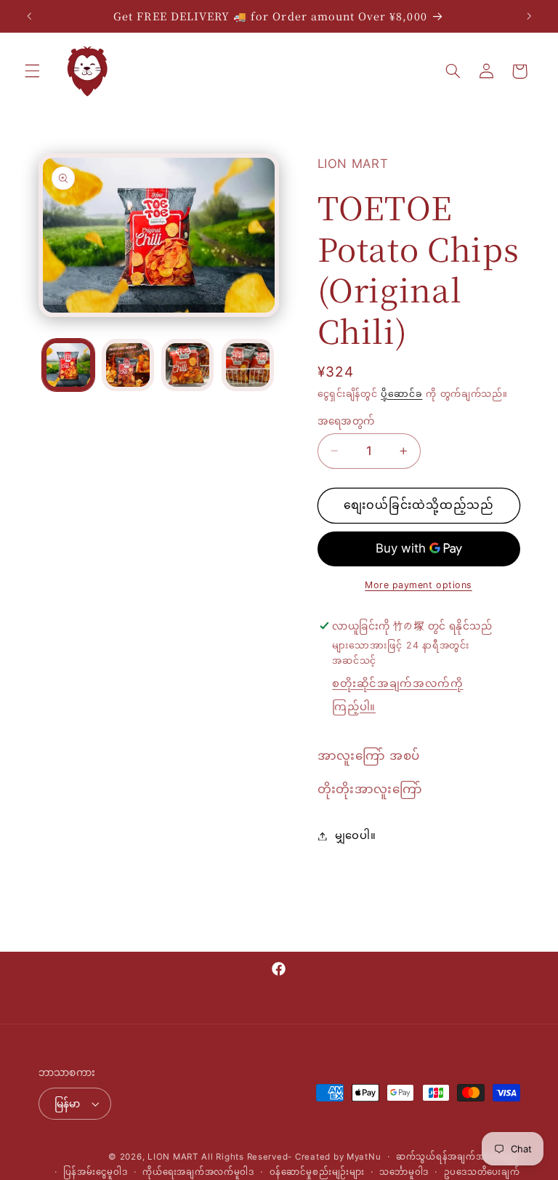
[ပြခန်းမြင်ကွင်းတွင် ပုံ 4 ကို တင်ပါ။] (248, 365)
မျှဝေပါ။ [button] (355, 835)
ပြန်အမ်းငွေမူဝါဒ (95, 1172)
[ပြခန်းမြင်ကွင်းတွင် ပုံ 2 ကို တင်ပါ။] (128, 365)
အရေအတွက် (346, 421)
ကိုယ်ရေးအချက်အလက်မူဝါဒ (198, 1172)
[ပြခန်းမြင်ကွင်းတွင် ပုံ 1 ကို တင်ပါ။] (68, 365)
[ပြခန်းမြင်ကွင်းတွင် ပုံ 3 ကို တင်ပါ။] (187, 365)
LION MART (172, 1157)
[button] (32, 71)
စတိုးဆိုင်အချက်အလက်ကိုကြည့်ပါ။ (397, 695)
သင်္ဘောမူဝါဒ (404, 1172)
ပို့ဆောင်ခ (401, 393)
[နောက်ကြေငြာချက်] (529, 16)
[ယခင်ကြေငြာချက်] (29, 16)
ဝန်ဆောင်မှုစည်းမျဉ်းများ (317, 1172)
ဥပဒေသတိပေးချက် (482, 1172)
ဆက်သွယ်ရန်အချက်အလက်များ (458, 1157)
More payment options (418, 584)
